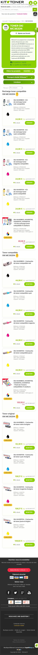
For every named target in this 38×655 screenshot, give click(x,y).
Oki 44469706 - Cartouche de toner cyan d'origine (23, 456)
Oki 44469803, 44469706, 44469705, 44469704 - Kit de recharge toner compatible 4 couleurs (23, 222)
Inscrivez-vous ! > (19, 570)
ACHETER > (29, 284)
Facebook (8, 592)
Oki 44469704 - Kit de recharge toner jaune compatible (21, 191)
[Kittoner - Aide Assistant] (36, 645)
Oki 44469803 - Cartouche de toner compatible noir (23, 262)
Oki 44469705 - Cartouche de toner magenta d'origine (23, 488)
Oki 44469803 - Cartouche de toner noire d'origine (23, 423)
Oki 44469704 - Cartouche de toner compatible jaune (23, 352)
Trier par (5, 88)
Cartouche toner (14, 21)
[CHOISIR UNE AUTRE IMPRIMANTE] (36, 30)
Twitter (15, 592)
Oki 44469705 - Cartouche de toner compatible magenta (24, 322)
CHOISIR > (30, 123)
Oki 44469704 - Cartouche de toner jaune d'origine (23, 520)
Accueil (4, 21)
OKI (23, 21)
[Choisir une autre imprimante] (36, 30)
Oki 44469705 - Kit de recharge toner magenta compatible (21, 162)
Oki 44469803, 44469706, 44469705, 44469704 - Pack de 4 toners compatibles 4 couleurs (23, 384)
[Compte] (31, 3)
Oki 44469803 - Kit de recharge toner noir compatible (21, 102)
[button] (19, 625)
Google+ (22, 592)
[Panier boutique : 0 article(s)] (35, 3)
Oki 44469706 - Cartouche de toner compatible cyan (23, 292)
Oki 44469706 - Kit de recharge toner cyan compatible (21, 132)
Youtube (29, 592)
